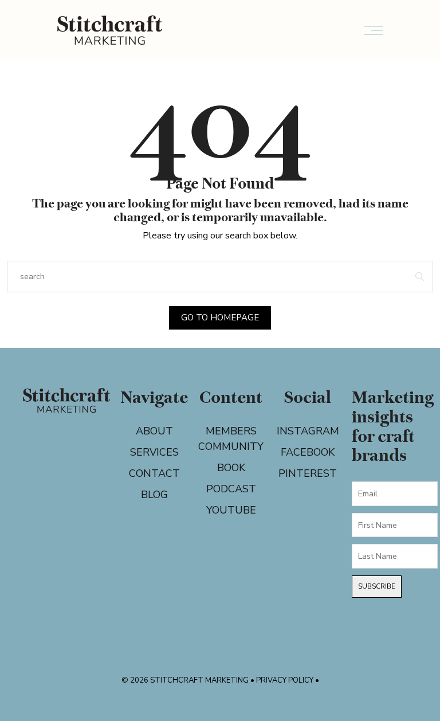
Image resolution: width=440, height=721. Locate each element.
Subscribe (376, 586)
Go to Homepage (220, 317)
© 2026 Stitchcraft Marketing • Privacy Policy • (220, 680)
